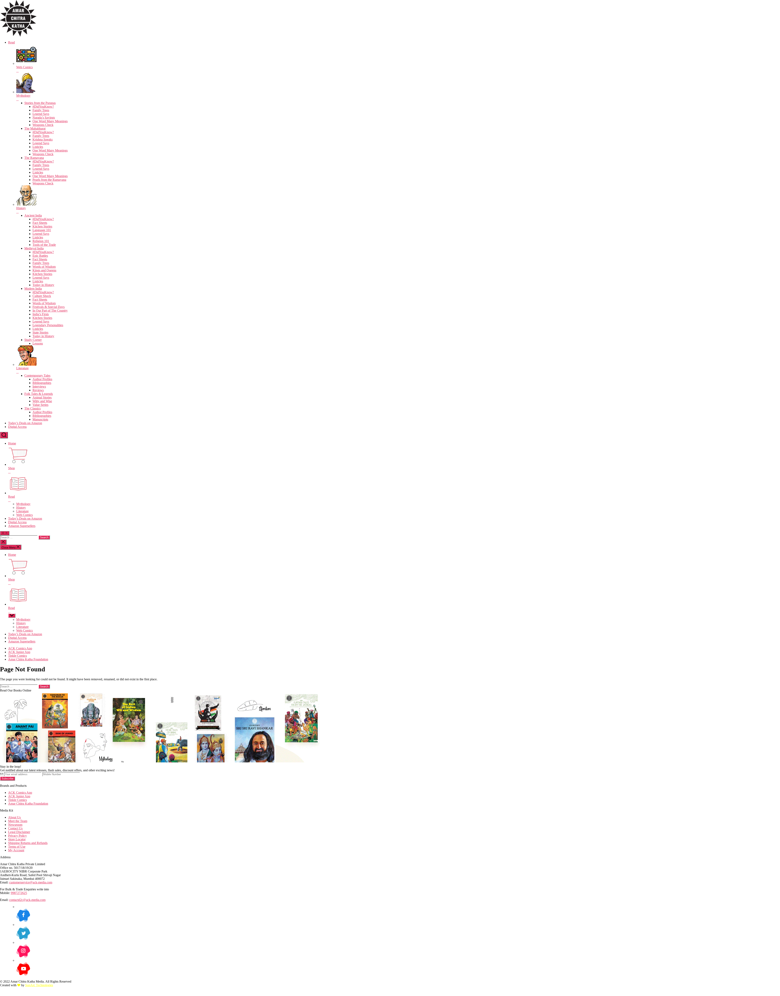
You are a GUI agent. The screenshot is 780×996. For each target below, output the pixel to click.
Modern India (33, 288)
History (21, 507)
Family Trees (40, 110)
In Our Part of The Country (50, 310)
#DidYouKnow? (43, 106)
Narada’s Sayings (43, 117)
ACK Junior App (19, 652)
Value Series (40, 404)
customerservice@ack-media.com (30, 882)
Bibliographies (41, 383)
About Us (14, 817)
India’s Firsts (40, 314)
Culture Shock (41, 296)
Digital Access (17, 426)
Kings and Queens (44, 270)
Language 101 (41, 230)
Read (11, 42)
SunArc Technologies (39, 985)
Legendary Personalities (47, 325)
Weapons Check (42, 125)
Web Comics (24, 515)
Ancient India (33, 215)
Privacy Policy (17, 835)
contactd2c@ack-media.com (27, 900)
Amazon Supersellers (21, 526)
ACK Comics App (20, 648)
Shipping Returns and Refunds (28, 843)
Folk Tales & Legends (38, 394)
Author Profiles (42, 379)
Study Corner (33, 339)
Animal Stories (42, 397)
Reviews (38, 390)
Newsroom (15, 824)
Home (12, 443)
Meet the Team (17, 821)
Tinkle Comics (17, 655)
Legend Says (40, 114)
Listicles (37, 146)
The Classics (32, 408)
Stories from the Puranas (40, 103)
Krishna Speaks (42, 139)
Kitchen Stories (42, 226)
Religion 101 (40, 241)
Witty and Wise (42, 401)
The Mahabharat (35, 128)
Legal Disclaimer (19, 832)
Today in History (43, 285)
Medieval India (34, 248)
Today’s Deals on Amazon (25, 423)
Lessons (37, 343)
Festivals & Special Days (48, 307)
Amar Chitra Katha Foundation (28, 659)
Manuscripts (40, 419)
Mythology (23, 504)
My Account (16, 850)
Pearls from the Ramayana (49, 179)
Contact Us (15, 828)
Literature (22, 511)
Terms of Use (16, 846)
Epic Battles (40, 255)
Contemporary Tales (37, 375)
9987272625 (19, 893)
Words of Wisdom (44, 266)
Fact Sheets (39, 222)
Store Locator (17, 839)
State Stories (40, 332)
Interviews (39, 386)
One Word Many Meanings (50, 121)
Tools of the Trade (44, 244)
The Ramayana (34, 157)
